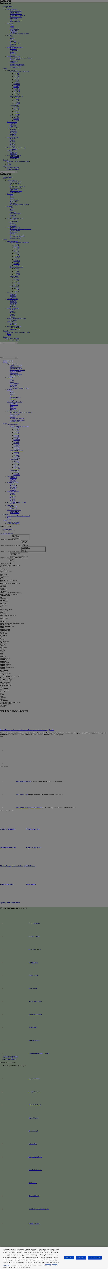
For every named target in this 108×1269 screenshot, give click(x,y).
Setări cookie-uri (69, 1257)
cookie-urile (48, 1264)
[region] (54, 1258)
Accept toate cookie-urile (95, 1257)
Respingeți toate (81, 1257)
